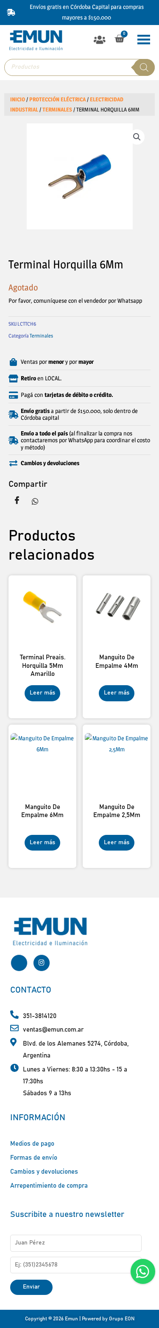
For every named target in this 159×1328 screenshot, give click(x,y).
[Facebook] (19, 962)
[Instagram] (41, 962)
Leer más (42, 693)
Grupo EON (121, 1318)
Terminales (57, 109)
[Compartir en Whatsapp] (35, 501)
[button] (100, 40)
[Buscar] (144, 67)
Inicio (17, 99)
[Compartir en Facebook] (17, 501)
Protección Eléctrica (57, 99)
